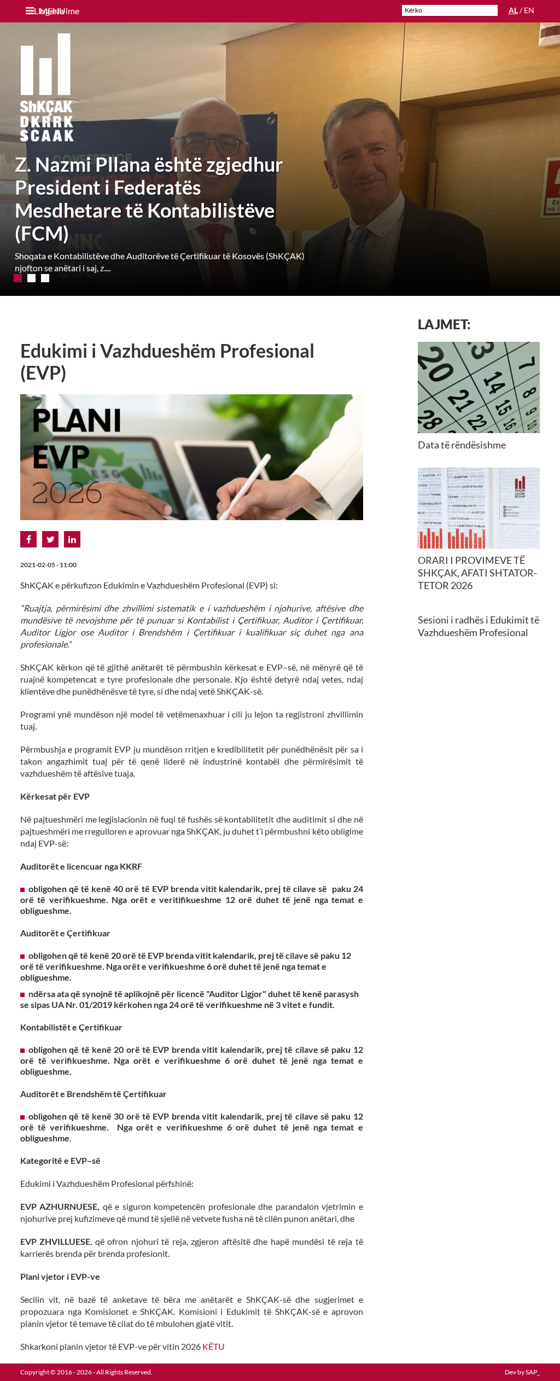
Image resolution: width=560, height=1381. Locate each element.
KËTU (213, 1346)
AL (513, 10)
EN (529, 10)
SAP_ (533, 1372)
